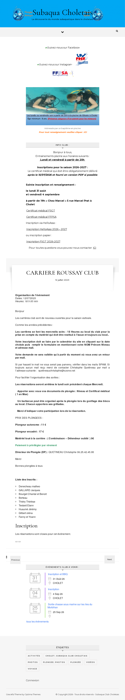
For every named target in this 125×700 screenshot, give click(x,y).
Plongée (75, 662)
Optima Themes (32, 694)
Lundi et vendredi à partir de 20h (62, 159)
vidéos (90, 662)
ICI (94, 247)
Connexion (32, 680)
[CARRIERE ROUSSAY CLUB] (13, 557)
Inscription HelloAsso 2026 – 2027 (46, 229)
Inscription (53, 589)
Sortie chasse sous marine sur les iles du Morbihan (70, 605)
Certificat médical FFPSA (41, 216)
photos (33, 662)
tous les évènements (37, 621)
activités (34, 656)
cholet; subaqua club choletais (67, 656)
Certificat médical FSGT (40, 210)
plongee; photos (54, 662)
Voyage (32, 669)
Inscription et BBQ (58, 574)
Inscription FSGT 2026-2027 (43, 241)
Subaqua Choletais (62, 12)
